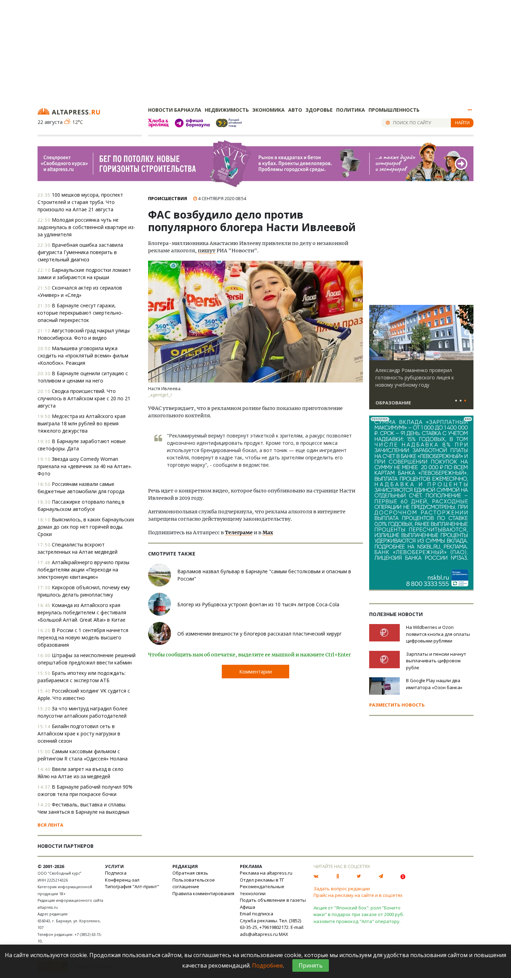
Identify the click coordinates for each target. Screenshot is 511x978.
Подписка (116, 873)
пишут (207, 250)
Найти (462, 122)
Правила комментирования (203, 893)
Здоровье (319, 110)
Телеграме (239, 532)
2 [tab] (460, 401)
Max (267, 532)
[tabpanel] (421, 360)
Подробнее (267, 965)
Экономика (268, 110)
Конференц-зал (122, 880)
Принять (311, 965)
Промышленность (394, 110)
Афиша (247, 907)
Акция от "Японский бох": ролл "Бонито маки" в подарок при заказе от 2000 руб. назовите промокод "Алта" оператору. (359, 914)
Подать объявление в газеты (273, 900)
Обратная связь (190, 873)
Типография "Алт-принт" (132, 886)
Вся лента (50, 825)
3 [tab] (465, 401)
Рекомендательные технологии (262, 890)
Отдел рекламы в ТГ (262, 880)
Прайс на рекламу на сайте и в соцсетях (358, 895)
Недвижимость (227, 110)
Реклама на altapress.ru (266, 873)
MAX (283, 934)
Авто (295, 110)
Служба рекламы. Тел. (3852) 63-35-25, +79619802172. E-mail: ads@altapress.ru (272, 927)
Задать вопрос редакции (342, 888)
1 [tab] (456, 401)
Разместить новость (397, 705)
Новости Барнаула (174, 110)
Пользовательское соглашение (193, 883)
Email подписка (256, 913)
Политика (350, 110)
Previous (375, 332)
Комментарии (255, 671)
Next (466, 332)
